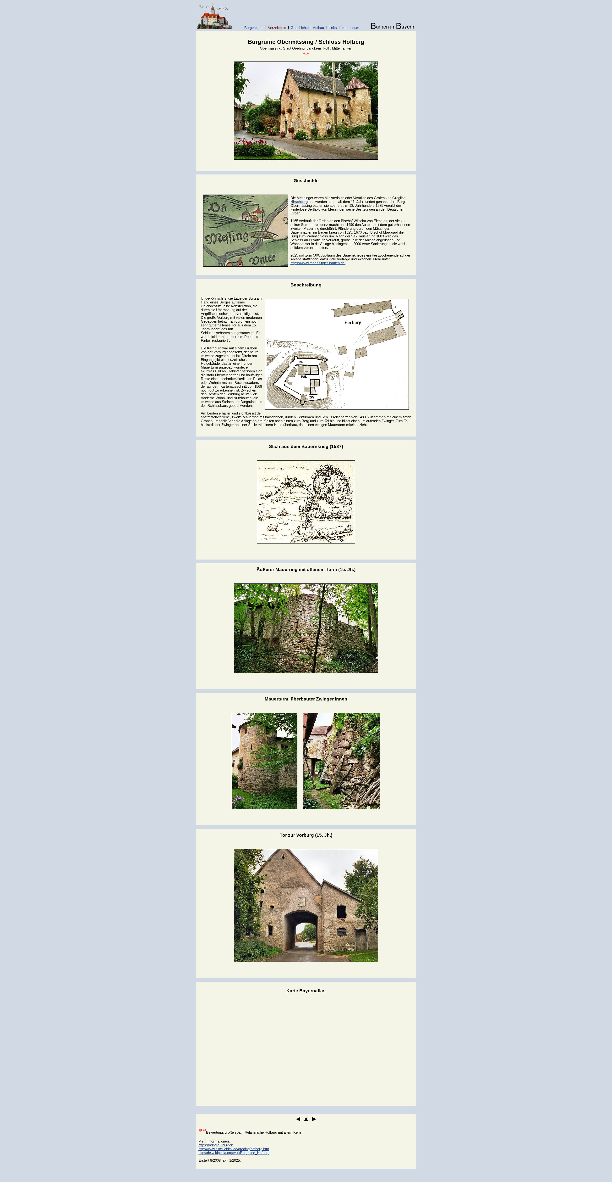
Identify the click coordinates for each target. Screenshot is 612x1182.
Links (332, 28)
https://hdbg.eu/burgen (215, 1145)
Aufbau (318, 28)
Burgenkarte (253, 28)
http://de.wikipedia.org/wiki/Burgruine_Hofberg (233, 1153)
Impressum (350, 28)
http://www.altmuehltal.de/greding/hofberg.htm (233, 1149)
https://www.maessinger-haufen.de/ (317, 263)
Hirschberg (299, 202)
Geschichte (300, 28)
